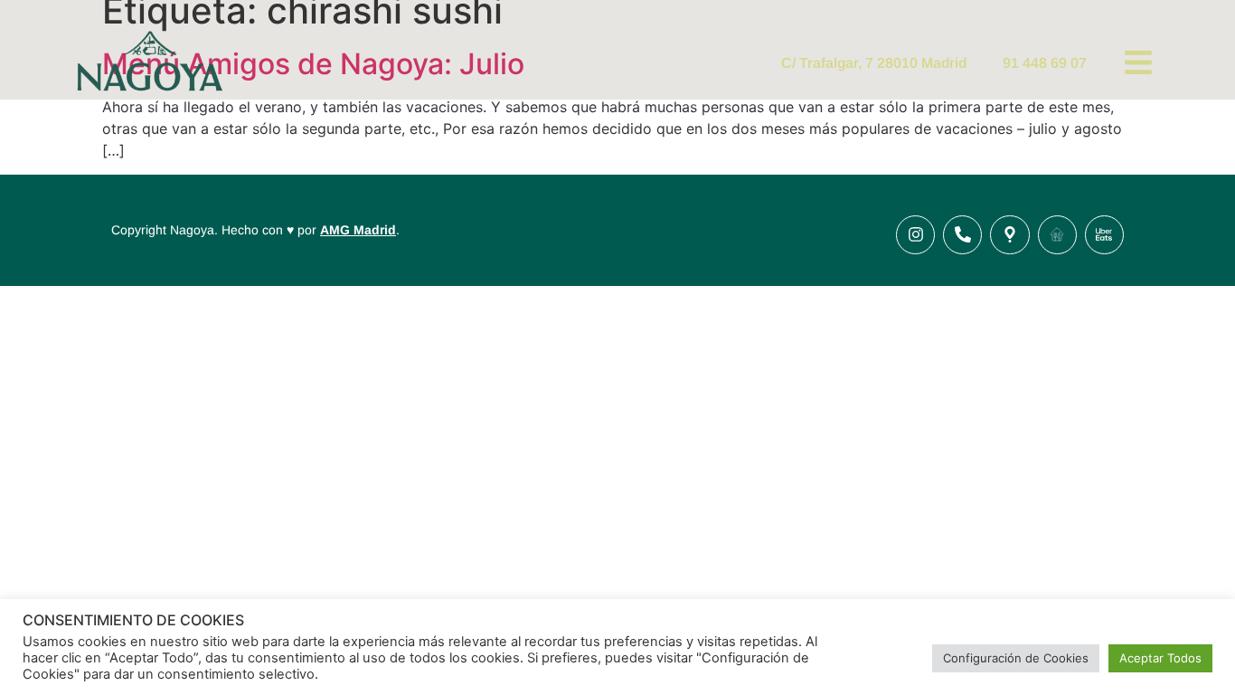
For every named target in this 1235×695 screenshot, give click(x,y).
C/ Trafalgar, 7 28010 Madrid (873, 63)
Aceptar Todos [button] (1160, 658)
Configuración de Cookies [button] (1016, 658)
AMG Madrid (358, 230)
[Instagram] (915, 234)
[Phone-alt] (962, 234)
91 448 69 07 (1045, 63)
